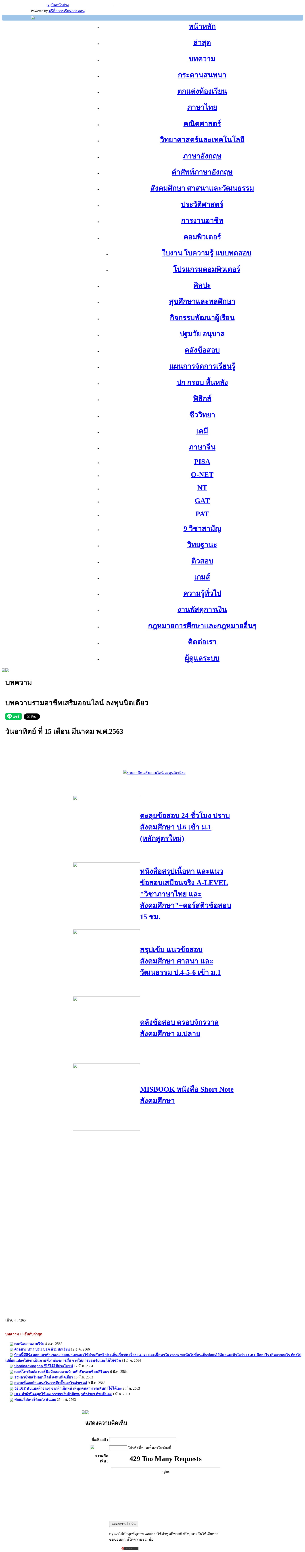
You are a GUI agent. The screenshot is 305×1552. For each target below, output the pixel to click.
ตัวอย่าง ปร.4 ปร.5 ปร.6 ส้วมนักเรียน (42, 1349)
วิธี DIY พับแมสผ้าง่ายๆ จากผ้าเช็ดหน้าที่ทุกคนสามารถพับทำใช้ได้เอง (68, 1388)
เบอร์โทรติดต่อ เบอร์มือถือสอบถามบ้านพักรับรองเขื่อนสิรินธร (61, 1372)
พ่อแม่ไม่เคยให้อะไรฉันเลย (35, 1399)
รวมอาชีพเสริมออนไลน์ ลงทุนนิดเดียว (43, 1377)
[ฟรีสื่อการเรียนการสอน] (33, 18)
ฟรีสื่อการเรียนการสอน (67, 11)
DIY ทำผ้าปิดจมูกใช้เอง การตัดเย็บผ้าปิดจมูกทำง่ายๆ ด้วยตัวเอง (63, 1394)
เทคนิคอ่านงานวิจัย (29, 1344)
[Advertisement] (154, 760)
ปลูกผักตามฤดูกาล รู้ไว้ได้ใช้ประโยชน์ (43, 1366)
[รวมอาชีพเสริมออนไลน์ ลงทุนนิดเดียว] (154, 773)
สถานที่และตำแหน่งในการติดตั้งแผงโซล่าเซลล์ (50, 1383)
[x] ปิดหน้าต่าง (57, 5)
